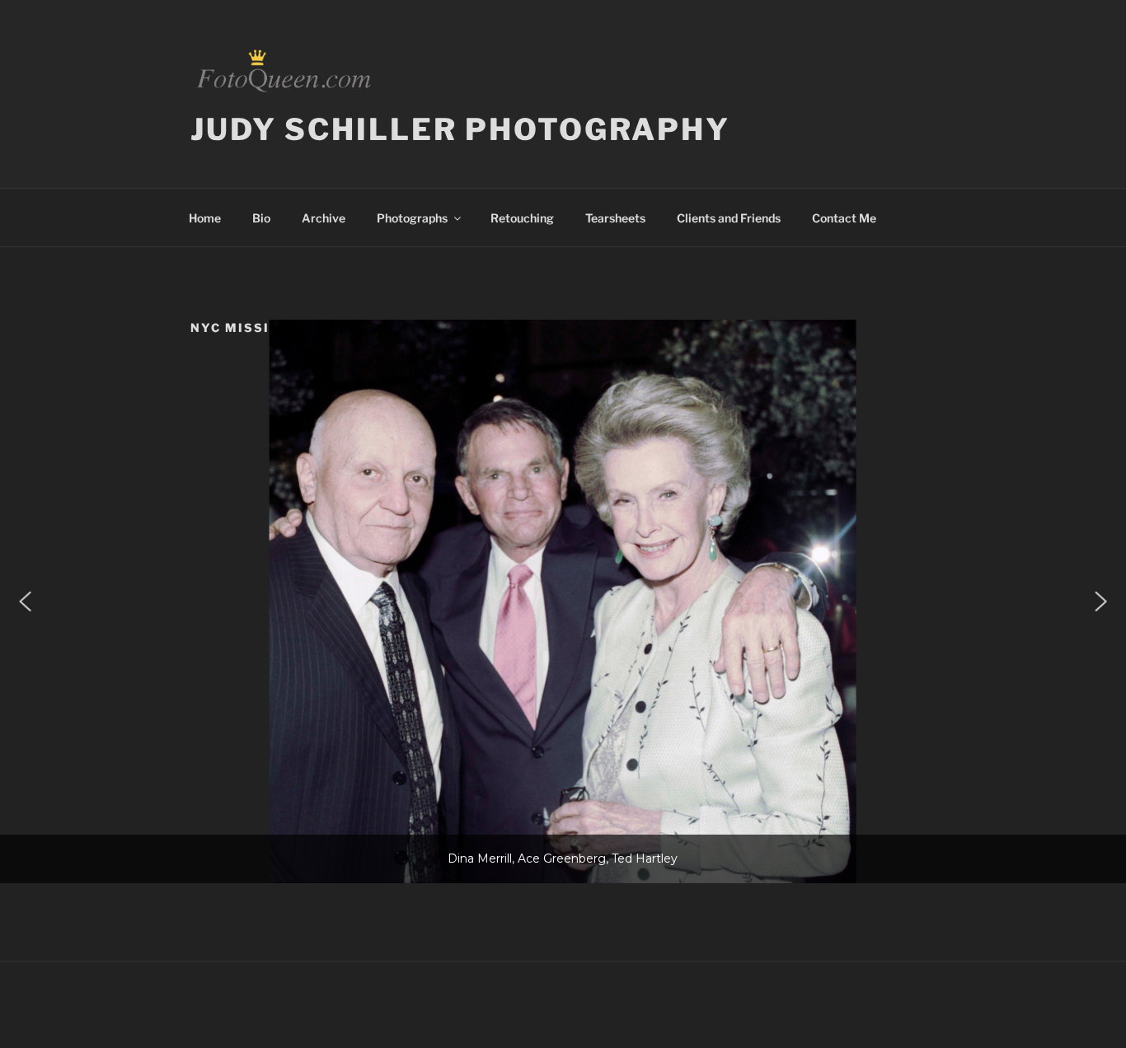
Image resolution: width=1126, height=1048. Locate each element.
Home (205, 218)
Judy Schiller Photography (460, 129)
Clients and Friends (729, 218)
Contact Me (844, 218)
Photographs (412, 218)
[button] (25, 601)
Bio (261, 218)
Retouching (522, 218)
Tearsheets (615, 218)
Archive (323, 218)
